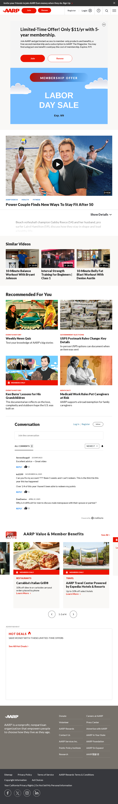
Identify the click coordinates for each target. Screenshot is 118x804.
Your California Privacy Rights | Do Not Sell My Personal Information (38, 785)
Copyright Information (15, 780)
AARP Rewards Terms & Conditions (76, 774)
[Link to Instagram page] (27, 793)
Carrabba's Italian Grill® (32, 583)
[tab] (24, 446)
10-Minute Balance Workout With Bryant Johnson (20, 274)
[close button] (104, 24)
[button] (106, 10)
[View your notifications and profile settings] (102, 446)
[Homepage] (11, 10)
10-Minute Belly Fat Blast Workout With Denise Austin (90, 274)
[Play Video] (57, 164)
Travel (70, 578)
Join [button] (29, 10)
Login (84, 10)
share (86, 467)
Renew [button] (44, 10)
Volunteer (64, 722)
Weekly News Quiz (18, 338)
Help (98, 10)
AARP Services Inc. (68, 741)
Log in (76, 424)
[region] (59, 473)
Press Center (92, 722)
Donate (62, 715)
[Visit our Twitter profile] (17, 793)
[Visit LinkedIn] (36, 793)
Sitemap (8, 774)
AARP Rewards (66, 728)
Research (63, 754)
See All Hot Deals (18, 646)
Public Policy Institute (70, 747)
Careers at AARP (94, 715)
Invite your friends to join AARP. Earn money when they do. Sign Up (37, 3)
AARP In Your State (95, 735)
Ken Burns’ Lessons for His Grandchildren (23, 395)
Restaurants (23, 578)
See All (104, 534)
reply (19, 467)
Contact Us (64, 735)
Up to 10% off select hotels (79, 591)
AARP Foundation (95, 741)
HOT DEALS (18, 634)
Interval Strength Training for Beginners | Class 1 (56, 274)
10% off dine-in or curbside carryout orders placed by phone (34, 589)
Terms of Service (45, 774)
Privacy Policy (25, 774)
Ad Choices (37, 780)
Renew (60, 58)
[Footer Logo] (24, 716)
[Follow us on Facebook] (8, 793)
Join (33, 58)
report (96, 467)
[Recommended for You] (32, 315)
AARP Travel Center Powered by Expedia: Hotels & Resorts (86, 584)
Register (72, 10)
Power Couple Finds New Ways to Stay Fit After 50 (49, 204)
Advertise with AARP (96, 728)
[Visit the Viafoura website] (97, 518)
